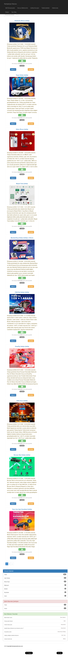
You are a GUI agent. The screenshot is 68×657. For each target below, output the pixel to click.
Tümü (5, 574)
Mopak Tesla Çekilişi (22, 183)
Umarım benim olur (8, 638)
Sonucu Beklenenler (22, 8)
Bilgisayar (6, 585)
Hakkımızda (55, 8)
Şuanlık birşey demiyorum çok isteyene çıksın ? (14, 628)
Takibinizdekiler (46, 8)
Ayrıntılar (31, 69)
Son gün (22, 61)
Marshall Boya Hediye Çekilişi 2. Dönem (22, 238)
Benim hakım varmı (8, 617)
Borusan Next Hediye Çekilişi (22, 455)
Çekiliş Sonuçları (34, 8)
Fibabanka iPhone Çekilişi (22, 21)
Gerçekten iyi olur (7, 631)
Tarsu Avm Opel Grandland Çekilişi (22, 509)
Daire (5, 596)
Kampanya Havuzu (10, 4)
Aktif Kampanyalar (10, 8)
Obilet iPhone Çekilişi (22, 129)
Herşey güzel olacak (8, 621)
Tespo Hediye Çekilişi (22, 75)
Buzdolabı (6, 592)
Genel (5, 608)
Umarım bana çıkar (8, 624)
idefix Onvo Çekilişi (22, 401)
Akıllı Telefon (7, 578)
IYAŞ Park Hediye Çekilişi (22, 292)
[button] (11, 14)
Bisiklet (6, 588)
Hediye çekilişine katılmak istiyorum (11, 635)
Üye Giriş (14, 12)
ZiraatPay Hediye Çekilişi (22, 346)
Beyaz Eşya (7, 581)
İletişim (7, 12)
